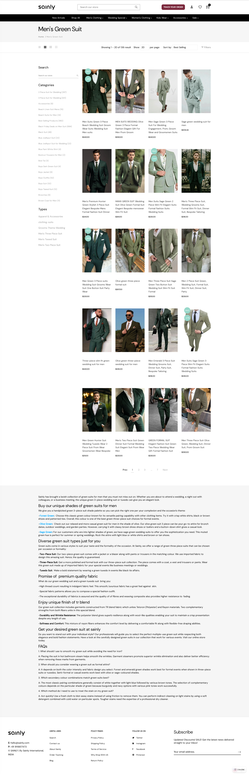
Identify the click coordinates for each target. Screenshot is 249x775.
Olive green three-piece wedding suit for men (127, 362)
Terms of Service (98, 749)
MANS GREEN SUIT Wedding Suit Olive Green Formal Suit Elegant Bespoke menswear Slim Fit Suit (129, 206)
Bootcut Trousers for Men (51, 155)
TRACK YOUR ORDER (173, 7)
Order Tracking (56, 755)
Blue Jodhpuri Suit (49, 138)
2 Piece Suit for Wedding (52, 92)
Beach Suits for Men (49, 115)
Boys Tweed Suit (47, 189)
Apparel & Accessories (50, 216)
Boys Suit (44, 183)
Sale (194, 17)
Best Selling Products (50, 120)
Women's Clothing (141, 17)
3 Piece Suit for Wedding (52, 98)
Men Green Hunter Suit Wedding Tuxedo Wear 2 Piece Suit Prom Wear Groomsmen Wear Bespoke (96, 445)
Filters (207, 47)
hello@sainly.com (20, 742)
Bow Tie (43, 160)
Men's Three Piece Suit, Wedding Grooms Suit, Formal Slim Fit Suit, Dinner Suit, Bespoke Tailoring (195, 206)
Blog (51, 760)
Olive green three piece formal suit (127, 283)
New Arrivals (58, 17)
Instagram (140, 743)
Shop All (75, 17)
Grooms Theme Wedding (51, 227)
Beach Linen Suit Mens (50, 109)
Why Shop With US (99, 755)
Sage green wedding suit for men (196, 123)
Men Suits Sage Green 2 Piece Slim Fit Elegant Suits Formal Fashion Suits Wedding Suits (162, 206)
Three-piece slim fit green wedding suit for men (95, 362)
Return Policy (97, 760)
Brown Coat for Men (49, 200)
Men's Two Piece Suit (49, 245)
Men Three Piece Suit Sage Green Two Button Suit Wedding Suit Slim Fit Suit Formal (162, 286)
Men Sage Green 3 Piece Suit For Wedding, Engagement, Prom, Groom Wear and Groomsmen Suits (162, 127)
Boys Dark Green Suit (49, 166)
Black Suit (45, 132)
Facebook (140, 749)
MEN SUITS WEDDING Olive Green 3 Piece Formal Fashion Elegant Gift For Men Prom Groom (129, 127)
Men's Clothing (93, 17)
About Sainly (55, 749)
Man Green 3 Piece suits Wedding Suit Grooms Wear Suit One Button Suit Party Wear (96, 286)
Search (53, 737)
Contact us (55, 743)
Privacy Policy (97, 737)
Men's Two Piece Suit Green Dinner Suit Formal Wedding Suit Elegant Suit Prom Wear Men (129, 445)
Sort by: (167, 47)
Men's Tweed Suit (47, 239)
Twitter (139, 737)
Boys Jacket (45, 172)
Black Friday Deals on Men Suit (55, 126)
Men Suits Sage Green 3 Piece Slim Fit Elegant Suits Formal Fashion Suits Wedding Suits (196, 366)
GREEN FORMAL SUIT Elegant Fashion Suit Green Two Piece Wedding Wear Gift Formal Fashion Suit (162, 445)
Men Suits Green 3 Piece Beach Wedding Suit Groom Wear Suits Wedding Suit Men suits (96, 127)
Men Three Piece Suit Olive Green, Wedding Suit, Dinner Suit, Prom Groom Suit (196, 444)
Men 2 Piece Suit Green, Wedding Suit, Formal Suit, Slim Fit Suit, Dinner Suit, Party (195, 286)
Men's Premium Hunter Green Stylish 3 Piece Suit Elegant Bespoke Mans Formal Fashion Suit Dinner (96, 206)
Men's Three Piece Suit (50, 233)
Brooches (44, 195)
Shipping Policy (98, 743)
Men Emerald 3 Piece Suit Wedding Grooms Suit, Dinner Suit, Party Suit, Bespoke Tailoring (161, 366)
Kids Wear (162, 17)
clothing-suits (45, 222)
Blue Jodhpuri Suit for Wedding (54, 143)
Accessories (179, 17)
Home (41, 37)
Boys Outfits (46, 178)
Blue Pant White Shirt (49, 149)
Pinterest (140, 755)
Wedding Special (116, 17)
